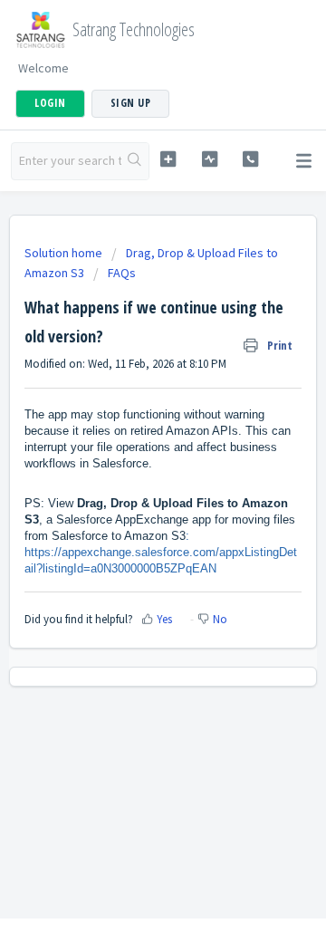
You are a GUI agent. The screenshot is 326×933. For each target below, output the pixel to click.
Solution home (64, 253)
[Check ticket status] (210, 158)
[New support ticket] (168, 158)
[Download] (129, 453)
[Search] (135, 161)
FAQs (122, 273)
